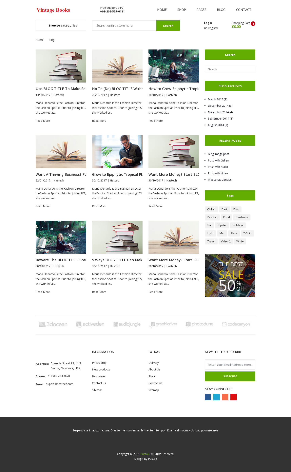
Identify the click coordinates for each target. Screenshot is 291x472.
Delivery (153, 363)
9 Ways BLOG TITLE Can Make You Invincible (130, 260)
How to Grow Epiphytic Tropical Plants (181, 88)
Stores (152, 376)
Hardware (242, 217)
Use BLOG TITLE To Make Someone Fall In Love (77, 88)
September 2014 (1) (220, 118)
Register (213, 28)
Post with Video (218, 173)
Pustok (144, 454)
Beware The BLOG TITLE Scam (62, 260)
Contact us (99, 383)
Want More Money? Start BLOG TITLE (181, 174)
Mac (222, 233)
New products (101, 369)
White (240, 241)
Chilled (211, 209)
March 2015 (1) (217, 99)
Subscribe (230, 376)
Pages (202, 10)
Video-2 (226, 241)
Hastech (58, 95)
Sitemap (97, 390)
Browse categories (63, 25)
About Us (154, 369)
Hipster (222, 225)
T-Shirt (247, 233)
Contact (243, 10)
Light (210, 233)
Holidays (237, 225)
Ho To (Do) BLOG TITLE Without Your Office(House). (137, 88)
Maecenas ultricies (220, 179)
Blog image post (218, 154)
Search (168, 26)
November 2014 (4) (220, 112)
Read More (43, 121)
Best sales (98, 376)
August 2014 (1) (218, 125)
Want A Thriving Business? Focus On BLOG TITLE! (78, 174)
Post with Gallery (218, 160)
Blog (221, 10)
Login (208, 23)
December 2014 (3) (220, 105)
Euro (236, 209)
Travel (211, 241)
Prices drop (99, 363)
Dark (224, 209)
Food (226, 217)
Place (234, 233)
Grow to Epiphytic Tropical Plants (121, 174)
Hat (209, 225)
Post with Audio (218, 167)
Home (162, 10)
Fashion (212, 217)
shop (182, 10)
